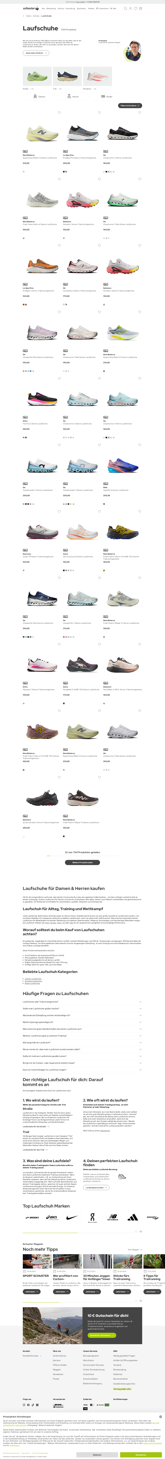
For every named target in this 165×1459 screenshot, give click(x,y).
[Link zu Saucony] (152, 1217)
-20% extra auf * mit (82, 2)
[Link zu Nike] (72, 1217)
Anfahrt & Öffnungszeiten (125, 1360)
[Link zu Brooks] (32, 1217)
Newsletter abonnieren (100, 1335)
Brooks (53, 923)
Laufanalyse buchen (95, 1187)
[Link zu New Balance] (112, 1217)
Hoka (59, 923)
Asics (47, 923)
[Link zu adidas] (132, 1217)
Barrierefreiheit (120, 1379)
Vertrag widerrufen (122, 1389)
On (63, 923)
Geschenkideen (90, 1379)
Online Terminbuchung (94, 1369)
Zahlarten (117, 1374)
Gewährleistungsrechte (124, 1383)
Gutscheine (88, 1374)
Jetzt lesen (30, 1292)
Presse (56, 1379)
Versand (117, 1365)
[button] (136, 1231)
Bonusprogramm (91, 1355)
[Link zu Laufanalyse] (130, 1174)
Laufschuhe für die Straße (34, 1126)
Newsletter (58, 1374)
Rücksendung (119, 1369)
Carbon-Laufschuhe (33, 979)
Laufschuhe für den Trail (33, 1150)
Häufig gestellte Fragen (124, 1355)
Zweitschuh (105, 1131)
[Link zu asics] (52, 1217)
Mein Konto (88, 1360)
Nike (71, 923)
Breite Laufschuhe (32, 983)
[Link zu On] (92, 1217)
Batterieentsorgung (92, 1383)
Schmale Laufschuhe (33, 981)
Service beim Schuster (93, 1365)
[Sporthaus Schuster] (31, 8)
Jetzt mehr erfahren (34, 53)
